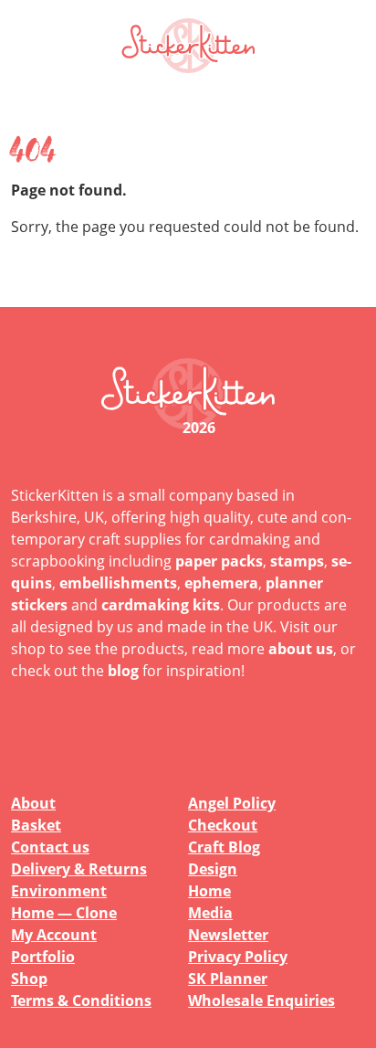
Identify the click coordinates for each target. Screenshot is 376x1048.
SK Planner (227, 979)
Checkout (222, 825)
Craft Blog (224, 847)
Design (212, 869)
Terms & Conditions (81, 1000)
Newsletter (228, 935)
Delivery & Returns (79, 869)
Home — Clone (64, 913)
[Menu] (339, 45)
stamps (297, 561)
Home (209, 891)
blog (123, 671)
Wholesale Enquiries (261, 1000)
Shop (29, 979)
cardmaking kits (160, 605)
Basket (36, 825)
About (33, 803)
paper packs (219, 561)
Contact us (50, 847)
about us (300, 649)
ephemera (221, 583)
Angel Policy (232, 803)
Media (210, 913)
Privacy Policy (237, 957)
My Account (54, 935)
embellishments (118, 583)
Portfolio (43, 957)
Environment (59, 891)
